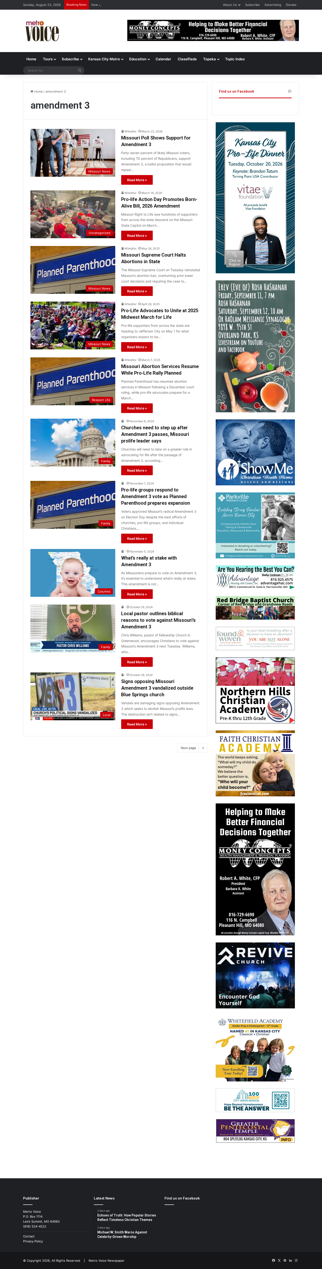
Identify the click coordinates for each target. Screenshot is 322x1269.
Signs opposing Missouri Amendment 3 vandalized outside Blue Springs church (157, 688)
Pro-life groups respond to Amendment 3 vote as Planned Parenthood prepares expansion (155, 496)
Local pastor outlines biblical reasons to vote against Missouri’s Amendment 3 (158, 620)
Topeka (209, 59)
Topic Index (235, 59)
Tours (48, 59)
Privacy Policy (33, 1241)
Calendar (163, 59)
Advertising (272, 5)
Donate (291, 5)
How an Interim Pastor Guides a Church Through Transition (134, 5)
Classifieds (187, 59)
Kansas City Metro (104, 59)
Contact (29, 1236)
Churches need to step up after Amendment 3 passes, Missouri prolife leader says (155, 434)
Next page (188, 748)
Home (31, 59)
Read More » (137, 180)
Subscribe (252, 5)
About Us (230, 5)
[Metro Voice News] (41, 31)
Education (137, 59)
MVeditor (130, 131)
